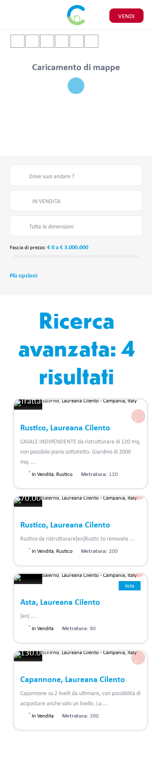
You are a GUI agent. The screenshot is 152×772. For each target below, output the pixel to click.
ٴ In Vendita (41, 474)
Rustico (64, 474)
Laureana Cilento (80, 400)
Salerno (50, 497)
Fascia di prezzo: (28, 247)
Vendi (126, 15)
